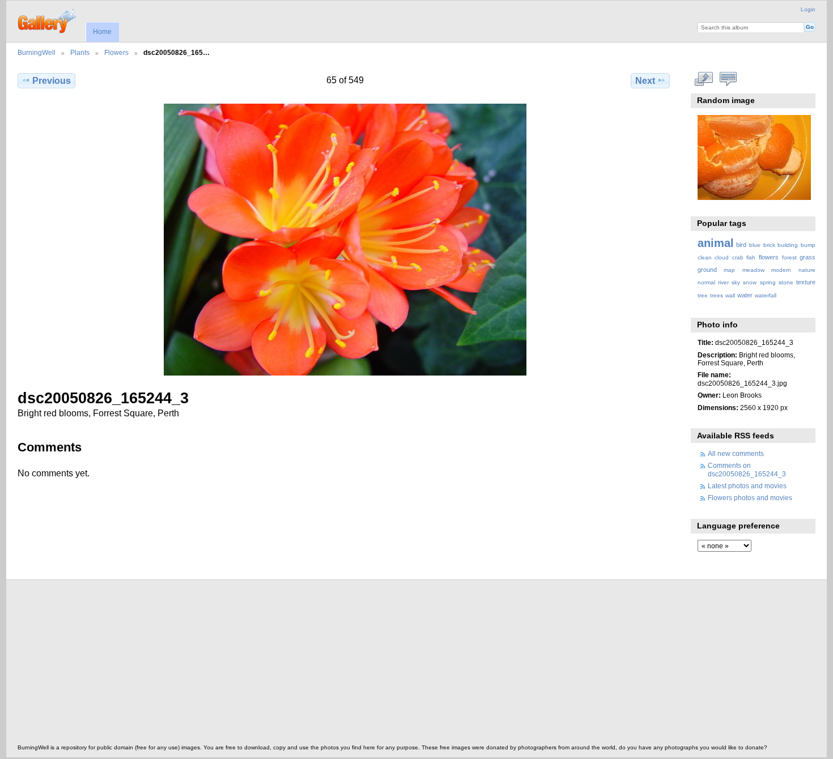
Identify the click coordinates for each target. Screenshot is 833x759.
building (787, 245)
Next (645, 81)
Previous (51, 81)
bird (741, 244)
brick (769, 245)
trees (716, 295)
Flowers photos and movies (750, 497)
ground (707, 269)
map (729, 270)
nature (806, 270)
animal (716, 243)
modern (781, 270)
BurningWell (37, 52)
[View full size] (345, 240)
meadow (753, 270)
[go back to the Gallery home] (48, 19)
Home (102, 32)
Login (808, 9)
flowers (769, 257)
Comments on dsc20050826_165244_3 (747, 469)
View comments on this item (728, 79)
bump (808, 245)
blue (754, 245)
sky (736, 282)
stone (786, 282)
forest (789, 257)
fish (750, 257)
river (723, 282)
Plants (80, 52)
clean (705, 257)
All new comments (736, 453)
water (745, 295)
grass (807, 257)
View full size (703, 79)
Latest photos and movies (747, 485)
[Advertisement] (358, 665)
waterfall (765, 295)
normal (706, 282)
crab (737, 257)
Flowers (116, 52)
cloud (722, 257)
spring (768, 282)
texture (805, 282)
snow (749, 282)
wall (730, 295)
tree (703, 295)
